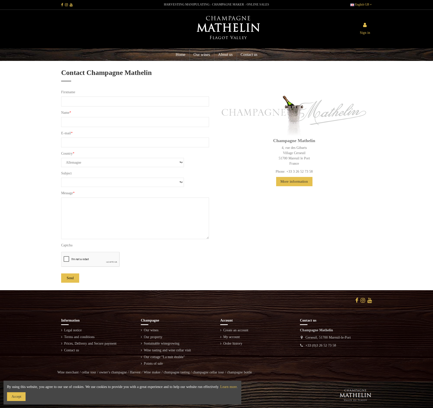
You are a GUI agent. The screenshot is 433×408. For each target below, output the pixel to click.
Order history (232, 343)
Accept (16, 396)
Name (65, 113)
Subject (66, 173)
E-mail (66, 133)
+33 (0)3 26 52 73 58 (320, 345)
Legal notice (73, 330)
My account (231, 337)
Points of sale (153, 363)
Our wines (151, 330)
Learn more (228, 387)
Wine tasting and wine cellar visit (167, 350)
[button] (225, 54)
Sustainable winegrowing (161, 343)
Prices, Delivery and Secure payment (90, 343)
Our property (153, 337)
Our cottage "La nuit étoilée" (164, 357)
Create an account (235, 330)
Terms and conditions (79, 337)
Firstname (68, 92)
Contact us (71, 350)
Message (67, 193)
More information (294, 181)
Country (67, 153)
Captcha (66, 245)
